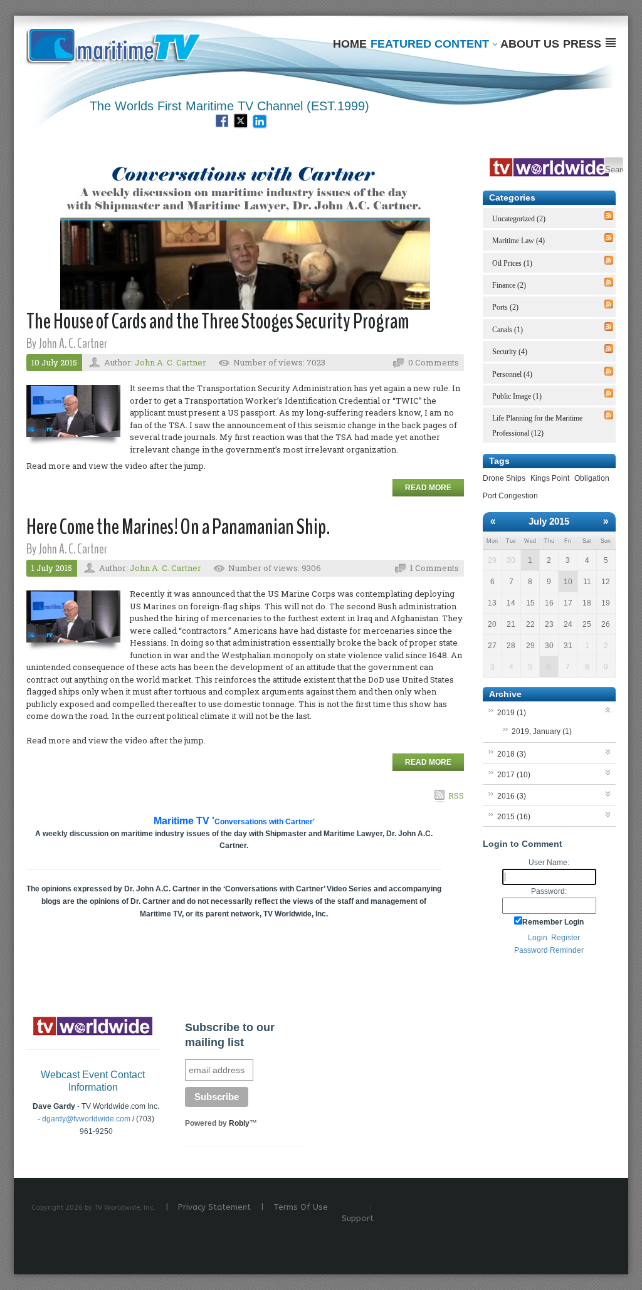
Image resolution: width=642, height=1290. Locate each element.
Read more (428, 487)
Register (565, 937)
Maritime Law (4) (518, 240)
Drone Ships (504, 478)
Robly (239, 1123)
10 (568, 581)
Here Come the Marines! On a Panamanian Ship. (178, 527)
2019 (511, 712)
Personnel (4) (512, 374)
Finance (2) (509, 285)
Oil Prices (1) (512, 263)
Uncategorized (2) (518, 218)
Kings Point (549, 478)
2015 (513, 816)
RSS (456, 795)
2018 (511, 754)
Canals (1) (507, 329)
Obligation (591, 478)
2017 (513, 774)
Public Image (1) (517, 396)
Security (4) (509, 351)
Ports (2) (505, 307)
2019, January (542, 731)
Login (537, 937)
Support (358, 1218)
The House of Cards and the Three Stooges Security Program (217, 321)
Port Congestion (510, 495)
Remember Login (553, 922)
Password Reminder (549, 950)
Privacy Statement (214, 1207)
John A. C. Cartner (170, 362)
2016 (511, 796)
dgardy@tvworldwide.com (86, 1118)
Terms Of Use (300, 1207)
